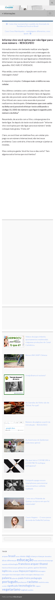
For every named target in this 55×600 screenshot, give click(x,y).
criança (33, 556)
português (10, 582)
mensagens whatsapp (32, 574)
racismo (32, 582)
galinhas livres (22, 568)
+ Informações (8, 13)
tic (33, 585)
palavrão (15, 578)
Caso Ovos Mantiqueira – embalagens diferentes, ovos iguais (27, 32)
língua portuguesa (28, 570)
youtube (30, 590)
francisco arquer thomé (33, 563)
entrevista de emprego (45, 560)
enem (36, 560)
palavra (6, 577)
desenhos (48, 556)
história (43, 567)
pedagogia (36, 578)
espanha (5, 564)
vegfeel (24, 590)
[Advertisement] (27, 187)
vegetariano (11, 589)
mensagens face (7, 574)
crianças (40, 556)
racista (41, 582)
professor (22, 582)
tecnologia (25, 585)
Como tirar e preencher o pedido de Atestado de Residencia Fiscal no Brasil (29, 25)
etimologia (13, 564)
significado (12, 585)
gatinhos (31, 568)
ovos (42, 574)
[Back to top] (49, 594)
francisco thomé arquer (9, 568)
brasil (11, 556)
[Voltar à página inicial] (27, 7)
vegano (38, 586)
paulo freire (24, 578)
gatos (36, 567)
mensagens (42, 571)
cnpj (28, 556)
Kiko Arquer (17, 597)
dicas (4, 560)
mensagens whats (19, 574)
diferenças (11, 560)
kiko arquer (13, 571)
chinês (22, 556)
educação (25, 559)
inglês (5, 570)
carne (17, 556)
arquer (5, 556)
